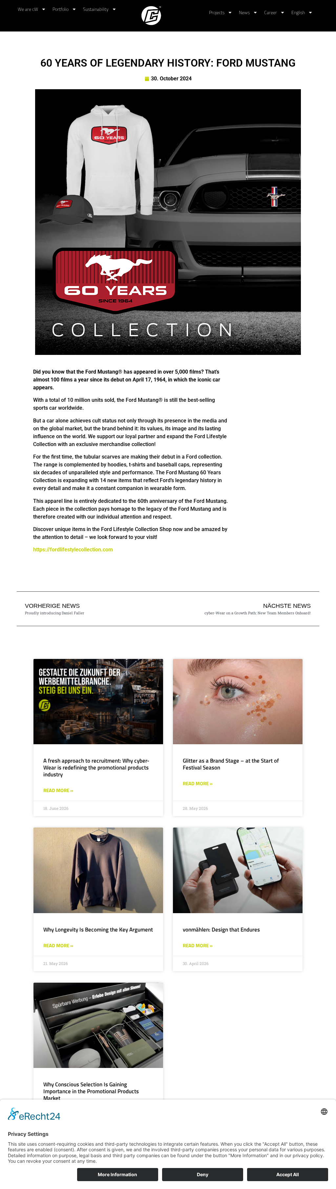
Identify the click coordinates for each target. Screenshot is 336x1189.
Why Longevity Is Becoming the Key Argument (98, 929)
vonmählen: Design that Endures (221, 929)
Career (270, 12)
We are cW (28, 9)
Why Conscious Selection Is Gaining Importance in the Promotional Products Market (91, 1091)
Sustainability (96, 9)
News (244, 12)
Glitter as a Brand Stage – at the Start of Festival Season (231, 764)
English (298, 12)
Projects (216, 12)
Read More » (58, 790)
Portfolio (60, 9)
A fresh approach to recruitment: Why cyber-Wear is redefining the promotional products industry (96, 767)
